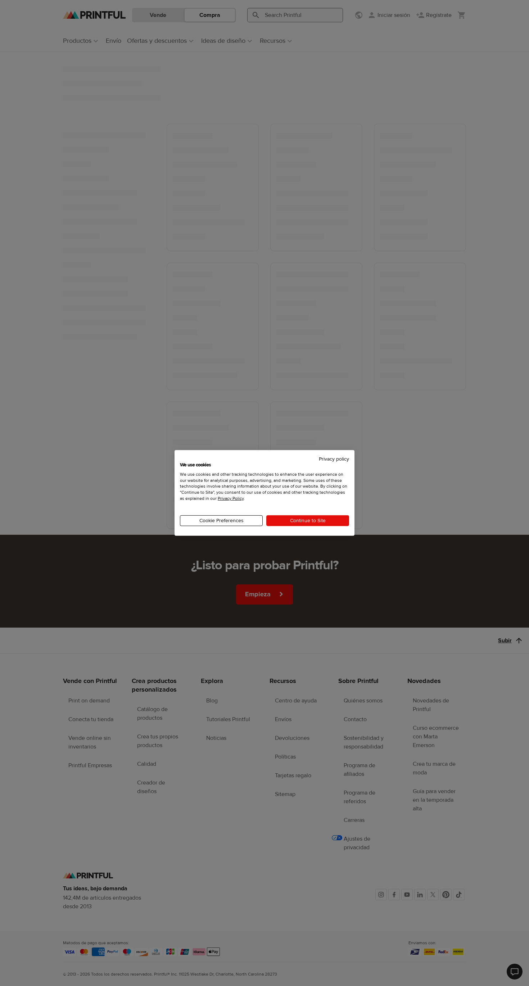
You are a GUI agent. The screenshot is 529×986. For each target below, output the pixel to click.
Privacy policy (334, 459)
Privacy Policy (231, 498)
